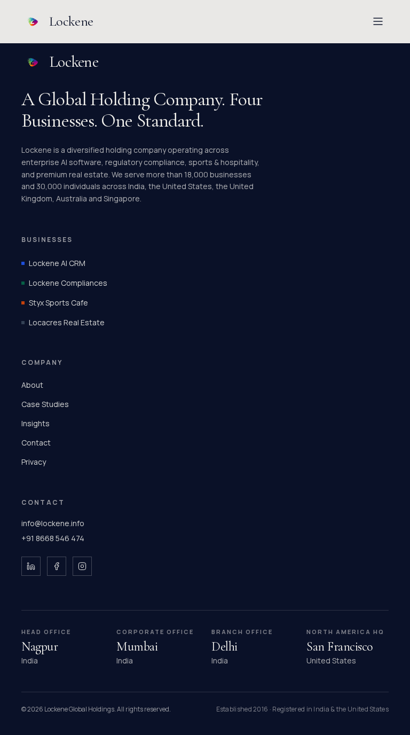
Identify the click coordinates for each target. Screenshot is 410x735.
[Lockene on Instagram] (82, 566)
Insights (35, 423)
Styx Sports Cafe (58, 303)
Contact (36, 442)
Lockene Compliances (68, 283)
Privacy (33, 462)
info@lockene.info (52, 523)
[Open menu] (378, 21)
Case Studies (45, 404)
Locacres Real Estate (67, 322)
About (32, 385)
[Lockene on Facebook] (56, 566)
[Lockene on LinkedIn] (31, 566)
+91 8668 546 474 (52, 538)
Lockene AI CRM (57, 263)
